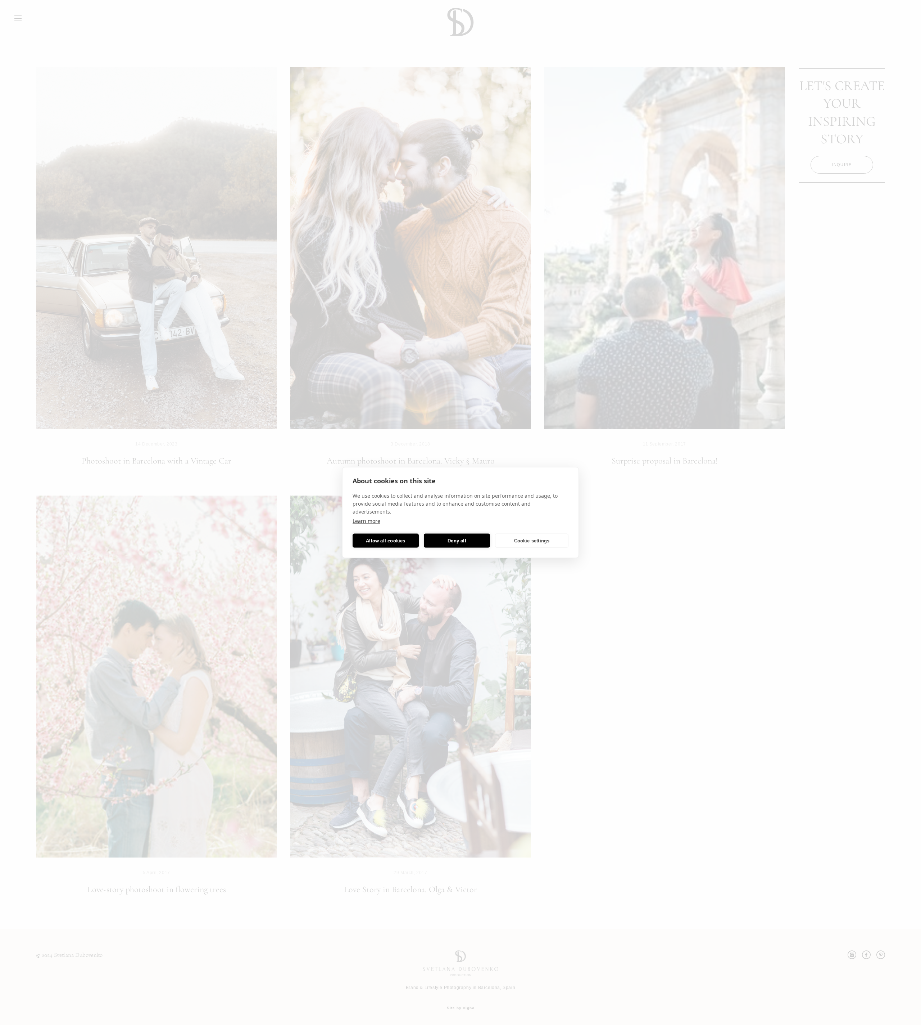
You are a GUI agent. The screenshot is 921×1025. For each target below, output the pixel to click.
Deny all (457, 540)
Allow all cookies (385, 540)
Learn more (366, 521)
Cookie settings (532, 540)
